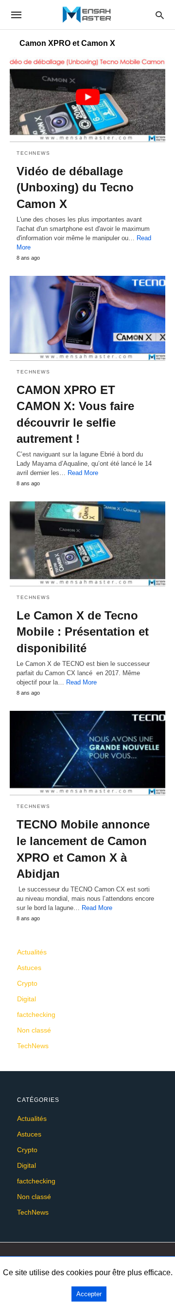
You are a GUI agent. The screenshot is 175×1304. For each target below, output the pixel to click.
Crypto (27, 983)
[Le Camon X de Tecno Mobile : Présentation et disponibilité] (87, 543)
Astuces (29, 968)
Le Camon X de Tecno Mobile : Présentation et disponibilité (83, 632)
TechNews (33, 153)
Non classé (34, 1030)
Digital (26, 999)
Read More (83, 472)
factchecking (36, 1014)
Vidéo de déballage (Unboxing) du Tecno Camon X (75, 187)
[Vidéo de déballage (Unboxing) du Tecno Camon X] (87, 99)
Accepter (89, 1294)
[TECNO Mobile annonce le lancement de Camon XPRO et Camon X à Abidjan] (87, 753)
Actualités (32, 952)
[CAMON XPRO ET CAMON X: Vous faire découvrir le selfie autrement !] (87, 318)
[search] (159, 15)
